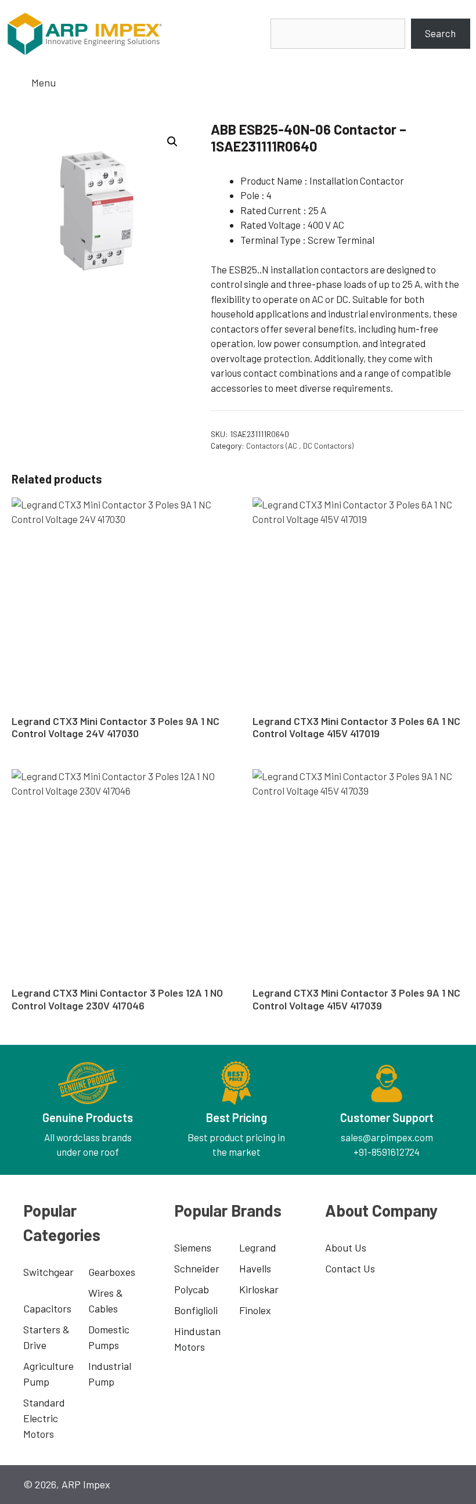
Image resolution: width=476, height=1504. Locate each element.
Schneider (196, 1268)
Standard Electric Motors (44, 1418)
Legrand (257, 1247)
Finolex (255, 1310)
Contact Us (350, 1268)
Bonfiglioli (196, 1310)
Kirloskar (259, 1289)
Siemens (192, 1247)
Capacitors (47, 1308)
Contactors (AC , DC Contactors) (300, 445)
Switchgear (48, 1271)
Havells (255, 1268)
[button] (172, 141)
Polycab (191, 1289)
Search (440, 33)
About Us (345, 1247)
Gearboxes (111, 1271)
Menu (43, 82)
